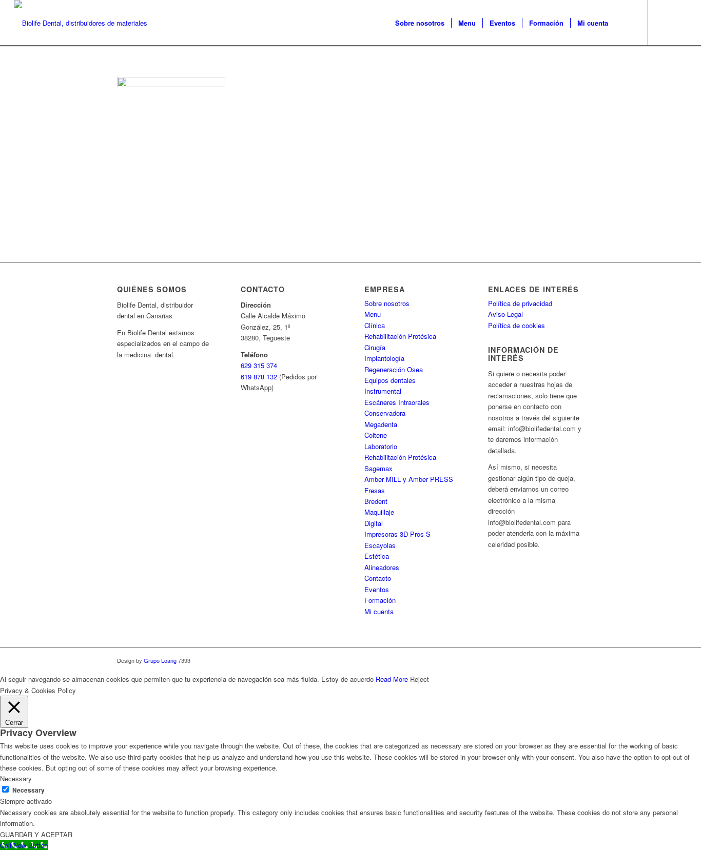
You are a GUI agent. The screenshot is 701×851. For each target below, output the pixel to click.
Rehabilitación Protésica (400, 336)
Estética (376, 556)
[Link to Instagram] (679, 22)
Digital (373, 523)
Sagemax (378, 468)
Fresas (374, 490)
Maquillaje (379, 512)
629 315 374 (259, 365)
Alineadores (381, 567)
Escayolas (380, 545)
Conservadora (384, 413)
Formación (380, 600)
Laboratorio (380, 446)
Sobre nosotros (387, 303)
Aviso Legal (505, 314)
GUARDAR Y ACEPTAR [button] (36, 834)
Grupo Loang (160, 660)
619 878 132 (259, 376)
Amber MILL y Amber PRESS (408, 479)
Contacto (377, 578)
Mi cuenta (379, 611)
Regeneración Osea (393, 369)
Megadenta (380, 424)
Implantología (384, 358)
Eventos (376, 589)
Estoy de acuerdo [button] (347, 679)
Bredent (375, 501)
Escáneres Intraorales (397, 402)
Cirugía (374, 347)
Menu (372, 314)
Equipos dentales (390, 380)
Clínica (374, 325)
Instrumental (382, 391)
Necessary (28, 790)
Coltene (375, 435)
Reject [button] (419, 679)
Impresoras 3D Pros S (397, 534)
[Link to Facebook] (664, 22)
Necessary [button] (16, 778)
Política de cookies (516, 325)
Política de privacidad (520, 303)
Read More (392, 679)
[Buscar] (625, 23)
